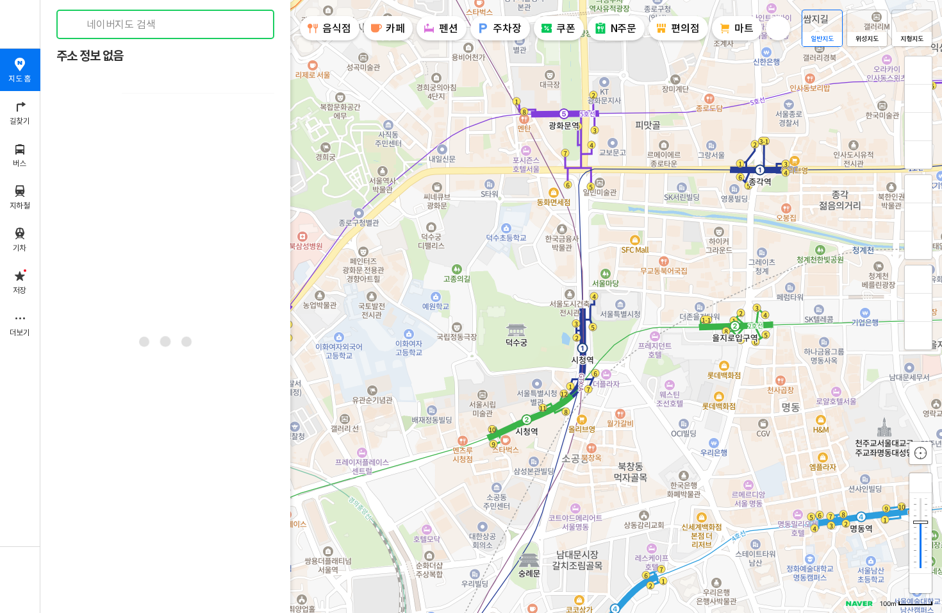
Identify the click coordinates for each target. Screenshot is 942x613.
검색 (75, 24)
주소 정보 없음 (89, 56)
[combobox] (166, 24)
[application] (491, 306)
